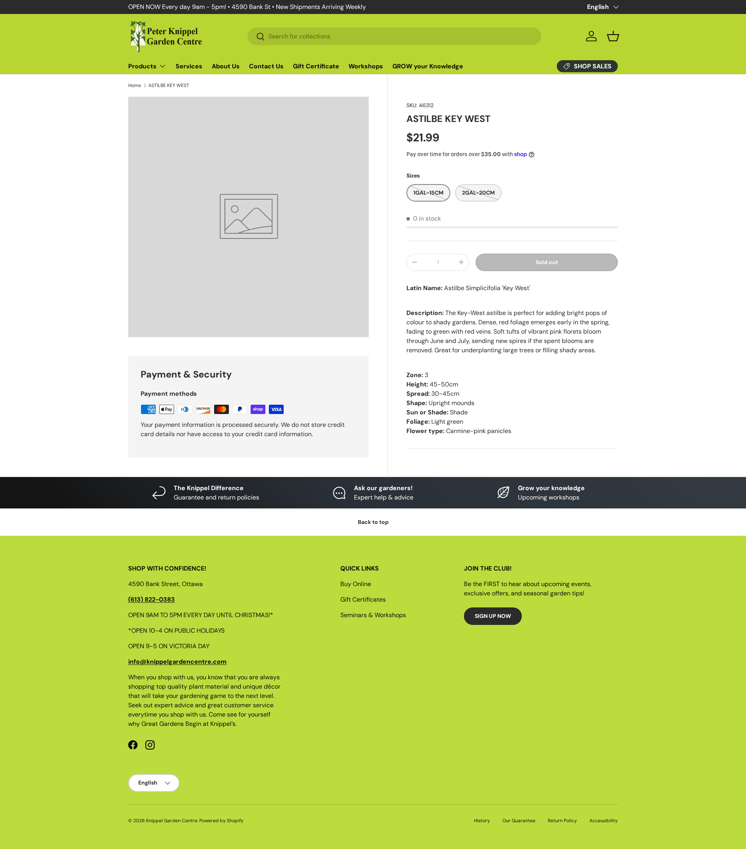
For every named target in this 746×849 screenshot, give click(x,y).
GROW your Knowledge (427, 66)
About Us (226, 66)
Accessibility (603, 821)
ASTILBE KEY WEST (168, 85)
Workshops (366, 66)
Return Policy (562, 821)
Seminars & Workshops (373, 615)
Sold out (547, 262)
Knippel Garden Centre (171, 821)
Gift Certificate (316, 66)
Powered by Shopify (221, 821)
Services (189, 66)
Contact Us (266, 66)
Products (142, 66)
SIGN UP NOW (493, 615)
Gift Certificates (363, 599)
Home (134, 85)
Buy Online (355, 584)
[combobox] (394, 36)
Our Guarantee (518, 821)
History (482, 821)
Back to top (373, 521)
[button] (613, 36)
